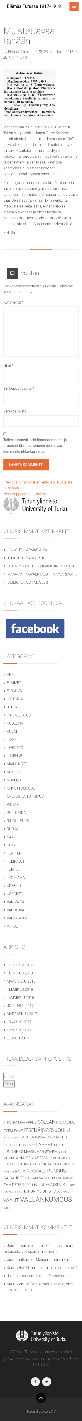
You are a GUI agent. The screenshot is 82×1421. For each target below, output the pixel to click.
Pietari (13, 804)
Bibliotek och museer (28, 582)
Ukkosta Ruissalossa (51, 1276)
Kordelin (59, 1137)
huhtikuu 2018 (20, 973)
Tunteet (14, 869)
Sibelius (50, 1178)
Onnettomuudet (22, 788)
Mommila (10, 1158)
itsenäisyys (39, 1130)
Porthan (21, 1164)
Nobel (52, 1158)
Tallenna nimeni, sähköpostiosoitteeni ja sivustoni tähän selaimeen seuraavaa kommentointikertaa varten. (35, 446)
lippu (59, 1145)
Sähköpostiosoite (18, 388)
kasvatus (43, 1137)
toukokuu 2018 (20, 965)
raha (46, 1164)
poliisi (8, 1164)
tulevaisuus (51, 1184)
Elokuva (14, 691)
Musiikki (14, 772)
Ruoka (12, 829)
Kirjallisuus (19, 715)
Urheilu (14, 886)
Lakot (12, 739)
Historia (15, 699)
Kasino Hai (15, 1268)
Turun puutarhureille (28, 558)
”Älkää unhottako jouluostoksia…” (51, 1268)
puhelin (35, 1164)
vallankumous (46, 1199)
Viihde (12, 926)
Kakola (27, 1137)
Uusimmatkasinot (21, 1259)
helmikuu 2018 (20, 989)
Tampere (12, 1184)
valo (7, 1208)
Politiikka (16, 813)
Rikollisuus (18, 821)
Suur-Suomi (65, 1178)
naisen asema (33, 1158)
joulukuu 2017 (20, 1006)
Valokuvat (16, 910)
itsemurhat (13, 1131)
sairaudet (13, 1178)
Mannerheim (47, 1152)
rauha (20, 1171)
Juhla (12, 707)
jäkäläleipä (11, 1137)
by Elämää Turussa (18, 52)
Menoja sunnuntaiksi (52, 1259)
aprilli (31, 1122)
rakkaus (8, 1171)
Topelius (29, 1185)
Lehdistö (15, 748)
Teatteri (15, 853)
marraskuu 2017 (22, 1014)
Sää (10, 837)
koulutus (12, 1145)
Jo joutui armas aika (27, 550)
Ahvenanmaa (14, 1122)
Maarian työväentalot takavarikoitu (42, 574)
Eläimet (14, 683)
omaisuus (63, 1158)
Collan (46, 1122)
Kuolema (15, 723)
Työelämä (16, 877)
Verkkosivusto (14, 411)
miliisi (62, 1152)
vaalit (11, 1200)
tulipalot (16, 861)
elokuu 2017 (18, 1038)
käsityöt (29, 1145)
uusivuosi (63, 1191)
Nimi (8, 366)
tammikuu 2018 (20, 997)
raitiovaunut (64, 1164)
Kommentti (13, 302)
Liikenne (14, 756)
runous (56, 1171)
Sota (11, 845)
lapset (44, 1144)
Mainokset (17, 764)
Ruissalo (36, 1171)
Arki (11, 57)
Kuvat (12, 731)
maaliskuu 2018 (21, 981)
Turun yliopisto (39, 1191)
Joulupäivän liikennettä (39, 1251)
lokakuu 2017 (19, 1022)
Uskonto (15, 894)
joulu (62, 1130)
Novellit (15, 780)
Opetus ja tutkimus (25, 796)
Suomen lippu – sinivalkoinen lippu (41, 566)
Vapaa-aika (17, 918)
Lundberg (13, 1151)
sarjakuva (34, 1178)
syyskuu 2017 (19, 1030)
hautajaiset (66, 1122)
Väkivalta (15, 902)
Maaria (30, 1152)
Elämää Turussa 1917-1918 (34, 6)
